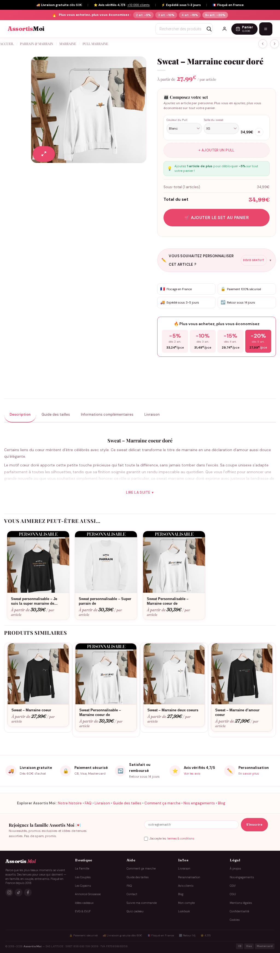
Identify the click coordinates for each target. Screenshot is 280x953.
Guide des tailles (127, 803)
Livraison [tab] (152, 414)
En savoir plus (248, 773)
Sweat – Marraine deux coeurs (172, 710)
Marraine (67, 44)
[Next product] (262, 43)
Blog (221, 803)
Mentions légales (241, 903)
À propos (235, 868)
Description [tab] (20, 414)
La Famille (82, 868)
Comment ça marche (162, 803)
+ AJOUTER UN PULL (217, 150)
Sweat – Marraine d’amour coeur (237, 712)
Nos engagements (199, 803)
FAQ (88, 803)
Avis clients (185, 886)
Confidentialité (239, 911)
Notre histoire (70, 803)
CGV (233, 886)
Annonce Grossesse (88, 894)
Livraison (102, 803)
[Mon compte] (224, 29)
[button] (44, 154)
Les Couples (83, 877)
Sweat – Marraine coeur (31, 710)
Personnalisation (189, 877)
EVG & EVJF (83, 911)
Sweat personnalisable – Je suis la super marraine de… (34, 601)
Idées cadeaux (84, 903)
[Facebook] (28, 892)
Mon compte (186, 903)
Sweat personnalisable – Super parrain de (105, 601)
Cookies (235, 920)
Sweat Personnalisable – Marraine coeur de (167, 601)
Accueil (7, 44)
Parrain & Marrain (36, 44)
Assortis (26, 28)
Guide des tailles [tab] (56, 414)
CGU (233, 894)
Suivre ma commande (142, 903)
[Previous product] (274, 43)
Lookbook (184, 911)
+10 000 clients (138, 5)
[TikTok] (18, 892)
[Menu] (265, 28)
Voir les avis (192, 773)
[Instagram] (9, 892)
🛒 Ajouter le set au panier (216, 217)
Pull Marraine (95, 44)
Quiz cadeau (135, 911)
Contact (132, 894)
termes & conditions (180, 838)
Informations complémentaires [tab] (107, 414)
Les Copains (83, 886)
